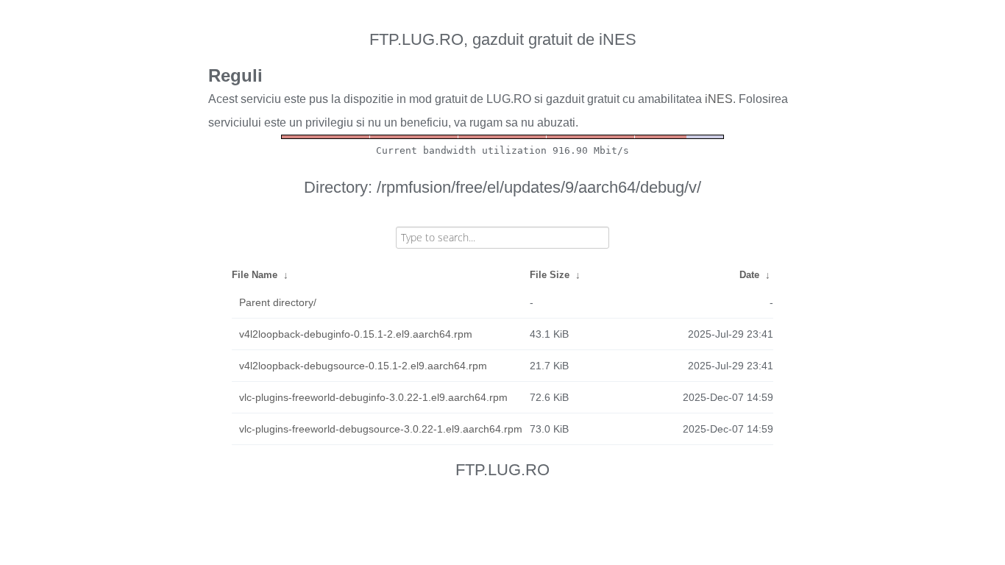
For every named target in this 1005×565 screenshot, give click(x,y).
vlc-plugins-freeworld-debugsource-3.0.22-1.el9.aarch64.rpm (380, 429)
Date (749, 274)
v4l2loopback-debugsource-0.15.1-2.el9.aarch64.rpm (363, 366)
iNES (719, 99)
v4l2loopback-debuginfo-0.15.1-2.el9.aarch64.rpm (355, 334)
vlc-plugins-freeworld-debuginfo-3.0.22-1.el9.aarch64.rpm (373, 397)
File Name (254, 274)
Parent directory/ (277, 302)
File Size (549, 274)
